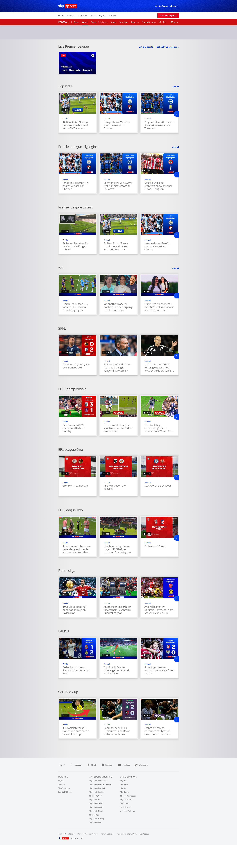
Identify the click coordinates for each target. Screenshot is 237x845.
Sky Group (124, 792)
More (111, 15)
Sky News (124, 784)
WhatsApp (143, 765)
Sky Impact (124, 803)
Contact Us (144, 834)
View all (175, 86)
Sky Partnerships (127, 799)
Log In (175, 6)
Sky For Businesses (128, 796)
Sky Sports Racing (96, 818)
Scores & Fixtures (99, 22)
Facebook (78, 765)
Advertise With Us (127, 811)
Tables (113, 22)
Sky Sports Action (96, 807)
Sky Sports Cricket (96, 792)
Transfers (123, 22)
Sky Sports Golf (95, 796)
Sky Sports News (96, 811)
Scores (81, 15)
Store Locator (126, 807)
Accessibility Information (127, 834)
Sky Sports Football (97, 788)
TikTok (93, 765)
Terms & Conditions (66, 834)
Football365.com (65, 792)
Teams (134, 22)
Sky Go (123, 788)
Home (61, 15)
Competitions (148, 22)
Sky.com (123, 780)
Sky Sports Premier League (100, 784)
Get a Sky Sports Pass (167, 47)
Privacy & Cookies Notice (87, 834)
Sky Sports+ (94, 815)
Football (63, 22)
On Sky (162, 22)
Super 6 (61, 784)
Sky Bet (102, 15)
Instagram (109, 765)
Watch (93, 15)
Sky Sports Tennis (96, 803)
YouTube (126, 765)
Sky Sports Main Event (98, 780)
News (76, 22)
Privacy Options (107, 834)
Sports (70, 15)
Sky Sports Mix (95, 822)
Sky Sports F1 (94, 799)
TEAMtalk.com (64, 788)
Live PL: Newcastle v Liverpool (76, 70)
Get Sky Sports (161, 6)
